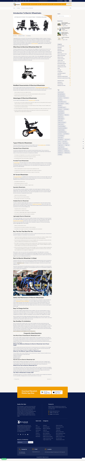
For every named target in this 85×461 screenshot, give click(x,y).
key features (60, 109)
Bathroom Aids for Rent (60, 431)
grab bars (67, 103)
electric (39, 145)
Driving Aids (44, 4)
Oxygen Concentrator (61, 58)
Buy (23, 0)
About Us (37, 431)
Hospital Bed (60, 47)
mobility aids (66, 114)
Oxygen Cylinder (60, 60)
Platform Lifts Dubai (59, 425)
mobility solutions (61, 124)
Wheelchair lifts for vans (47, 434)
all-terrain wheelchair (18, 176)
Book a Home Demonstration (43, 0)
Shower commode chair (61, 65)
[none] (70, 0)
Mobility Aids (60, 52)
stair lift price (64, 141)
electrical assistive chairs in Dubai (42, 87)
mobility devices (60, 116)
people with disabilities (61, 126)
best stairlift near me (61, 94)
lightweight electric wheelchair (18, 220)
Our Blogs (18, 8)
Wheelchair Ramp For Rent (60, 439)
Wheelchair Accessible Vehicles (63, 76)
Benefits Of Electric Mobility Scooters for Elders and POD (65, 33)
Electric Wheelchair (57, 4)
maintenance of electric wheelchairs (22, 301)
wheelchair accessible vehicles (62, 148)
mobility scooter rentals (62, 122)
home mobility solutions (61, 107)
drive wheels (60, 99)
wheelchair (59, 74)
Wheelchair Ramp (60, 83)
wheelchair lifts (66, 150)
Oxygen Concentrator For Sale (48, 438)
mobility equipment (61, 118)
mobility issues (60, 120)
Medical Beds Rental (61, 50)
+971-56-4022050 (54, 414)
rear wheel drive (60, 139)
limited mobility (66, 109)
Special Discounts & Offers (62, 66)
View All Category (69, 4)
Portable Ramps (50, 4)
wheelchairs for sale (32, 100)
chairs (45, 145)
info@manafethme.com (55, 411)
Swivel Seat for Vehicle (26, 4)
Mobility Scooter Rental (61, 55)
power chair (60, 133)
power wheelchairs (61, 135)
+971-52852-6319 (54, 412)
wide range (60, 154)
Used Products (38, 430)
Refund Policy (38, 436)
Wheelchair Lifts (33, 4)
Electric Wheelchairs (61, 45)
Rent (25, 0)
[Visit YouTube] (83, 148)
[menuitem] (70, 0)
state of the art (65, 143)
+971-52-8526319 (59, 0)
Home (14, 8)
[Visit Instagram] (83, 144)
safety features (67, 139)
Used (28, 0)
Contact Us (37, 433)
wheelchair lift (60, 150)
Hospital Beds (64, 4)
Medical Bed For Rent (59, 434)
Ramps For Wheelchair (46, 428)
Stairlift (59, 68)
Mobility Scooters (60, 57)
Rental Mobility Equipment (62, 63)
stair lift (59, 141)
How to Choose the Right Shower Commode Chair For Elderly (66, 28)
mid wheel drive (60, 114)
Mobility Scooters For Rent (60, 436)
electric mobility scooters (62, 101)
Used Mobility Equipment (62, 73)
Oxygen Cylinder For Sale (47, 439)
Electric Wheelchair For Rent (60, 433)
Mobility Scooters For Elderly (47, 436)
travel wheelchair (16, 162)
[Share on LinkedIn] (83, 146)
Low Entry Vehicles (46, 431)
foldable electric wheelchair (37, 204)
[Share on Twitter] (83, 141)
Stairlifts (39, 4)
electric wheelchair (35, 43)
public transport (60, 137)
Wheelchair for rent (61, 80)
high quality (60, 105)
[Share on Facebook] (83, 139)
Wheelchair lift (60, 82)
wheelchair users (67, 152)
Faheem (15, 35)
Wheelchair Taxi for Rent (61, 85)
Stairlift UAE (45, 430)
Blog (14, 0)
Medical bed (59, 49)
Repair (20, 0)
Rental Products (38, 428)
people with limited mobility (62, 128)
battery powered (60, 92)
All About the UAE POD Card (65, 38)
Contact (17, 0)
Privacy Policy (38, 434)
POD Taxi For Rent (59, 438)
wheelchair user (60, 152)
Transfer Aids (58, 430)
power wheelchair (66, 133)
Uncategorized (60, 71)
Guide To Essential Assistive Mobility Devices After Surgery (66, 23)
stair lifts (59, 143)
